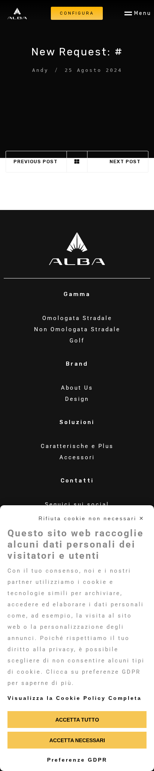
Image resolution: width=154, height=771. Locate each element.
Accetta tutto (77, 720)
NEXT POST (125, 161)
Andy (40, 70)
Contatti (77, 481)
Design (77, 399)
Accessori (77, 457)
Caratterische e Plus (77, 446)
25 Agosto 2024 (93, 70)
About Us (77, 387)
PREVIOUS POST (35, 161)
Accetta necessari (77, 740)
